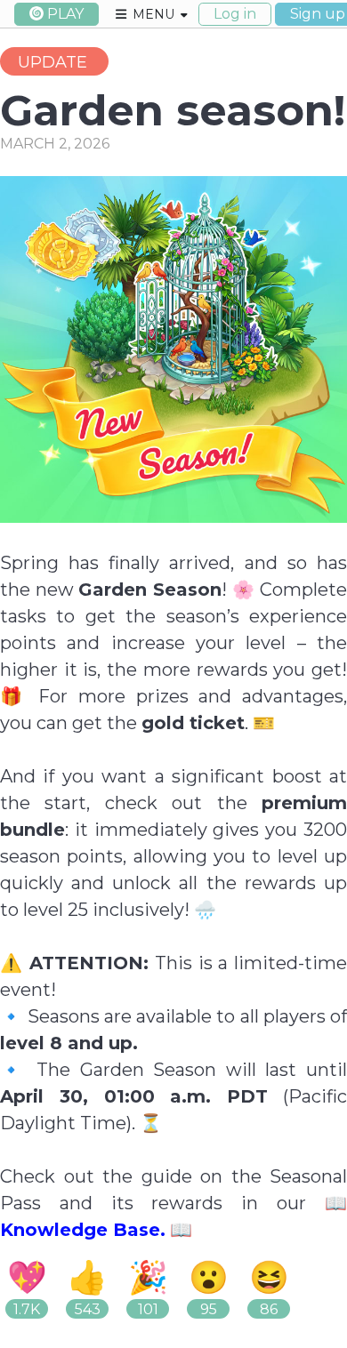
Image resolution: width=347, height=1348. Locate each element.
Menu (153, 14)
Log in (235, 13)
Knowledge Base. (82, 1229)
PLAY (65, 13)
